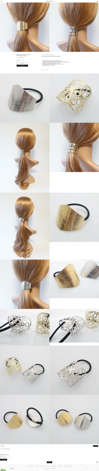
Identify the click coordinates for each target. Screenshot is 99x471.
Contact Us (3, 470)
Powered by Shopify (52, 468)
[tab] (43, 54)
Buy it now (22, 65)
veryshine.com (49, 1)
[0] (97, 462)
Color (17, 57)
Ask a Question (3, 459)
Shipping (18, 60)
